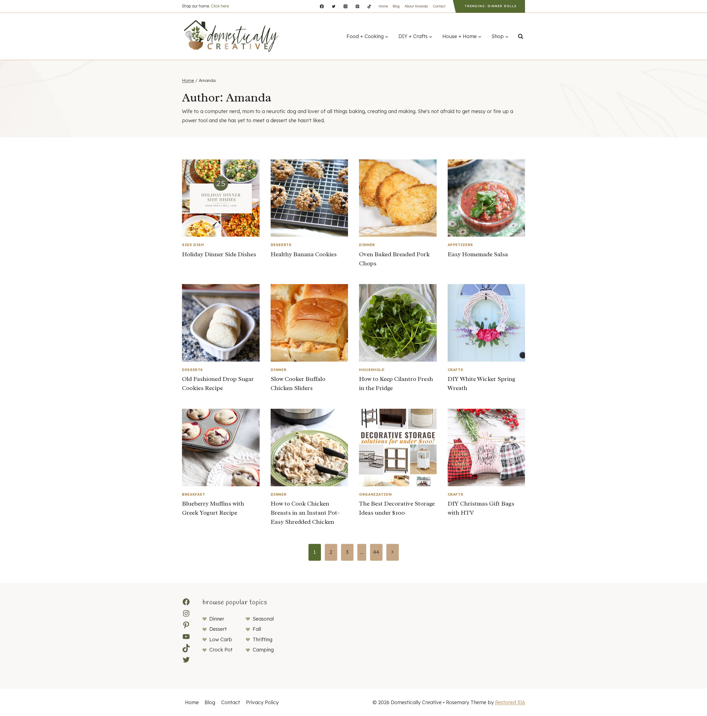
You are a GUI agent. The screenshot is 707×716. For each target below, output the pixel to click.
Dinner (367, 244)
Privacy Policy (262, 702)
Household (372, 369)
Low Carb (220, 639)
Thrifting (262, 639)
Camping (263, 649)
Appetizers (460, 244)
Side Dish (193, 244)
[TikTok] (369, 6)
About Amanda (416, 6)
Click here (220, 6)
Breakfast (193, 494)
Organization (375, 494)
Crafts (455, 369)
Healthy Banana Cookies (304, 254)
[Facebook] (322, 6)
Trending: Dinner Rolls (491, 6)
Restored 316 (510, 702)
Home (383, 6)
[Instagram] (346, 6)
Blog (396, 6)
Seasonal (263, 619)
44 (376, 552)
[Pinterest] (358, 6)
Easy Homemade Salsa (478, 254)
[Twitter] (334, 6)
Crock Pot (221, 649)
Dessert (218, 629)
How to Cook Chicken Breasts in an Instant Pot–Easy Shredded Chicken (305, 513)
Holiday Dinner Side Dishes (219, 254)
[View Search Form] (520, 36)
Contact (439, 6)
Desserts (281, 244)
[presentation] (221, 198)
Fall (257, 629)
